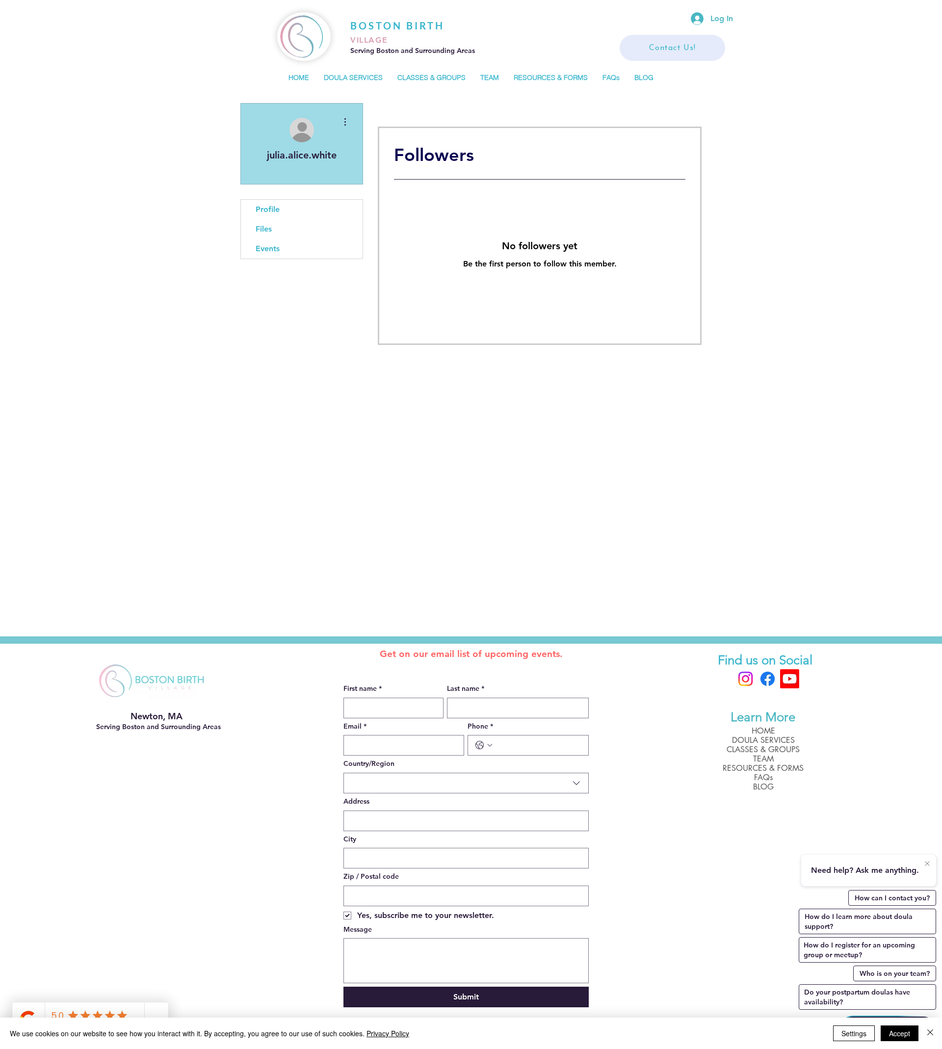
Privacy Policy (387, 1033)
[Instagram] (745, 678)
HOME (763, 730)
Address (356, 801)
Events (268, 248)
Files (264, 229)
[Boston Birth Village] (789, 678)
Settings (853, 1033)
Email (354, 726)
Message (357, 929)
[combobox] (466, 783)
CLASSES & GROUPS (763, 749)
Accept (899, 1033)
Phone (480, 726)
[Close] (930, 1033)
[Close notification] (927, 864)
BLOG (763, 786)
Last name (465, 688)
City (349, 839)
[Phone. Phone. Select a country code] (484, 745)
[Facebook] (767, 678)
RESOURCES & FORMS (763, 768)
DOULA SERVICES (763, 740)
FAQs (763, 777)
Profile (268, 209)
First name (362, 688)
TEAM (763, 758)
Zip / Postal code (371, 876)
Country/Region (368, 763)
